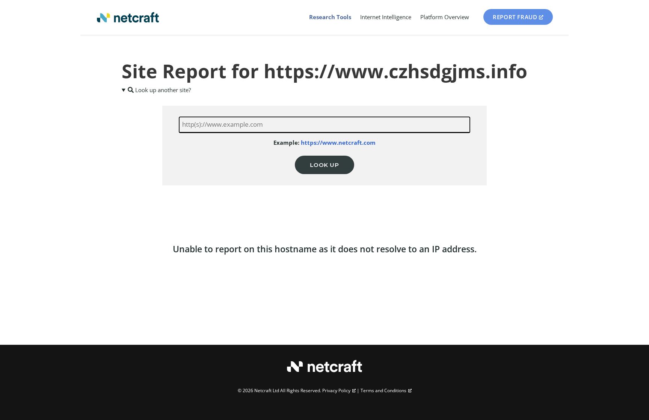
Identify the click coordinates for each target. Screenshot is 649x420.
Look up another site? (162, 90)
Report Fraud (515, 17)
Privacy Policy (336, 390)
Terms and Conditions (383, 390)
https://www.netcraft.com (338, 142)
